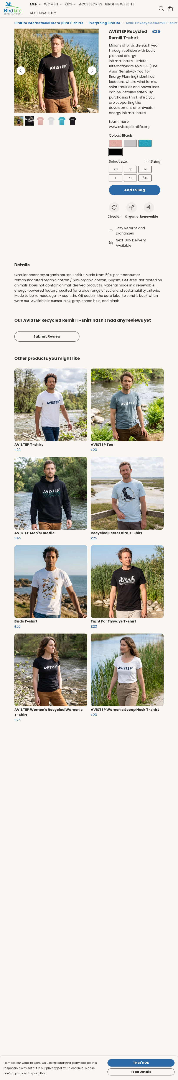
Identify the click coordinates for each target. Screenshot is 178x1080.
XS (116, 169)
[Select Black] (115, 152)
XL (130, 177)
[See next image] (92, 70)
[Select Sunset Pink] (115, 143)
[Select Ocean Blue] (145, 143)
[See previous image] (20, 70)
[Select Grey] (130, 143)
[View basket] (170, 8)
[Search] (161, 8)
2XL (145, 177)
